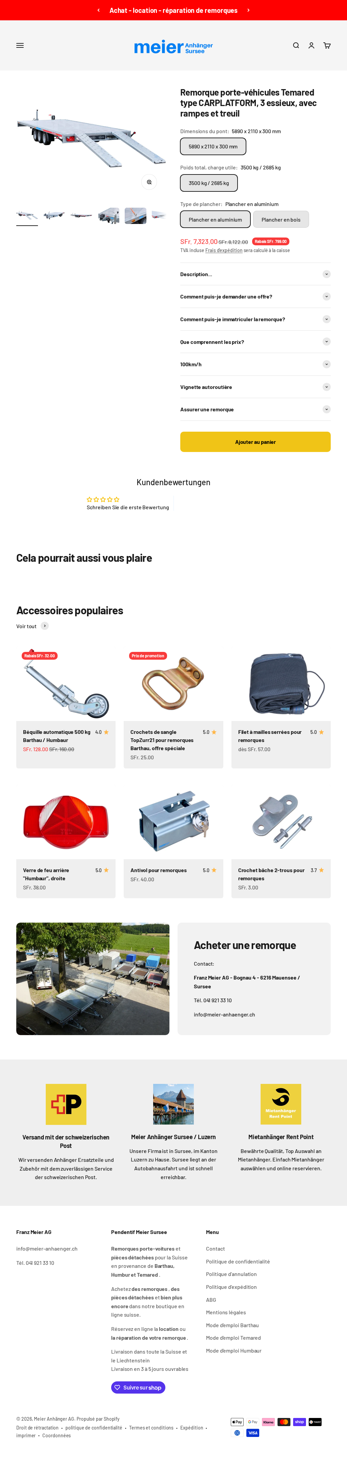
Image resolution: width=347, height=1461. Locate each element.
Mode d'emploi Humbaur (234, 1350)
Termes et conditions (151, 1428)
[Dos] (98, 10)
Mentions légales (226, 1312)
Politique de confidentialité (238, 1261)
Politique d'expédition (231, 1286)
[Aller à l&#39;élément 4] (108, 217)
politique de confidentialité (93, 1428)
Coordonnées (56, 1435)
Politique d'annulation (231, 1274)
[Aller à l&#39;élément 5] (135, 217)
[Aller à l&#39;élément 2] (54, 217)
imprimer (26, 1435)
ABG (211, 1299)
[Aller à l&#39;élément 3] (81, 217)
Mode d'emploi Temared (233, 1337)
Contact (215, 1248)
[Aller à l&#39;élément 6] (163, 217)
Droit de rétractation (37, 1428)
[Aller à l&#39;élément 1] (27, 217)
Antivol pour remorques (158, 870)
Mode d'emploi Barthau (232, 1325)
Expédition (191, 1428)
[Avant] (248, 10)
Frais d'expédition (224, 250)
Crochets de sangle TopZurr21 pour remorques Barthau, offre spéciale (161, 739)
